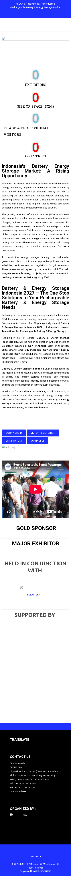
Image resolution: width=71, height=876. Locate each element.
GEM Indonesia (47, 864)
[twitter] (26, 14)
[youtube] (38, 14)
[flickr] (50, 14)
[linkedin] (44, 14)
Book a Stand (14, 433)
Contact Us (37, 441)
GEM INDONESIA (42, 871)
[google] (32, 14)
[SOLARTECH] (35, 595)
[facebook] (20, 14)
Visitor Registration (43, 433)
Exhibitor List (14, 441)
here (24, 791)
